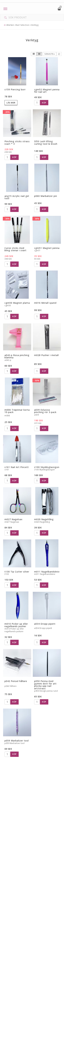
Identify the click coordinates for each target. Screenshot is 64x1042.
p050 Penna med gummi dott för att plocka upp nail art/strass (45, 685)
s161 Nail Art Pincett (17, 467)
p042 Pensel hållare (16, 681)
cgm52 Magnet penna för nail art (46, 90)
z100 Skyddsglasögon (46, 467)
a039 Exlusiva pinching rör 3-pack (45, 411)
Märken (10, 25)
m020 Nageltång (44, 519)
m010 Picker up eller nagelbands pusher (16, 625)
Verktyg (35, 25)
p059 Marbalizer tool (17, 740)
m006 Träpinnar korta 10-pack (17, 411)
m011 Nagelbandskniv (46, 571)
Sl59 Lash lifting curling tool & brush (45, 142)
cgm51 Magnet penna (46, 248)
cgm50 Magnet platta (17, 302)
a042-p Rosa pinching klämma (17, 356)
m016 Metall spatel (45, 302)
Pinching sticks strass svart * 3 (17, 142)
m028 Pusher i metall (46, 355)
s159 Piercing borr (15, 89)
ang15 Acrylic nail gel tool (17, 197)
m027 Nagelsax (14, 519)
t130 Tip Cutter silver (17, 571)
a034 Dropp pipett (44, 623)
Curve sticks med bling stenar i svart (15, 249)
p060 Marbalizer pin (45, 196)
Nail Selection (23, 25)
